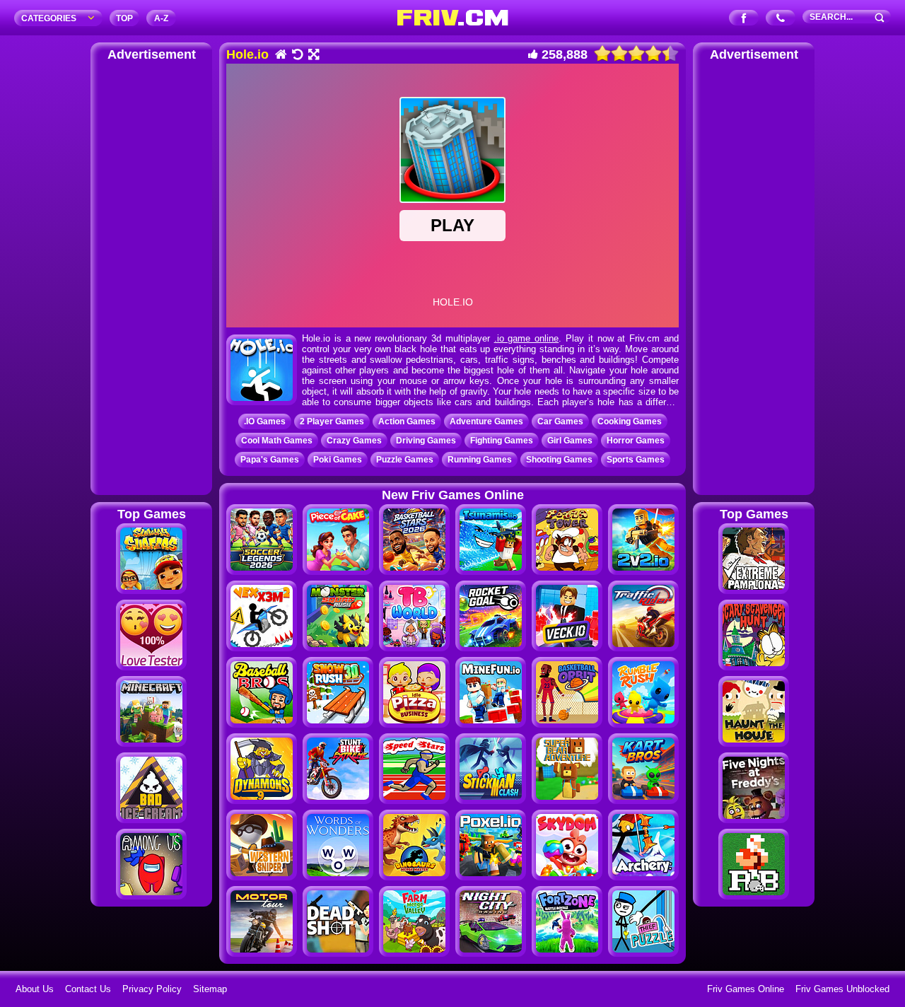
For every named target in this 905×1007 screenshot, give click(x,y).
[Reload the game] (296, 55)
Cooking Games (629, 421)
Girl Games (569, 441)
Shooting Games (559, 460)
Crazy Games (354, 441)
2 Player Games (332, 421)
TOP (124, 18)
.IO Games (265, 421)
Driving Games (426, 441)
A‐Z (161, 18)
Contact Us (88, 989)
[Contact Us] (780, 18)
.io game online (526, 338)
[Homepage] (280, 55)
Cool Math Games (277, 441)
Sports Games (636, 460)
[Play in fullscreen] (313, 55)
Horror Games (636, 441)
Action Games (407, 421)
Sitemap (210, 989)
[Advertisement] (151, 276)
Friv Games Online (745, 989)
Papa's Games (269, 460)
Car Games (560, 421)
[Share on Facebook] (744, 18)
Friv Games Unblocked (842, 989)
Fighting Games (501, 441)
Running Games (480, 460)
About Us (35, 989)
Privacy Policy (152, 989)
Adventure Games (486, 421)
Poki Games (337, 460)
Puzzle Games (404, 460)
